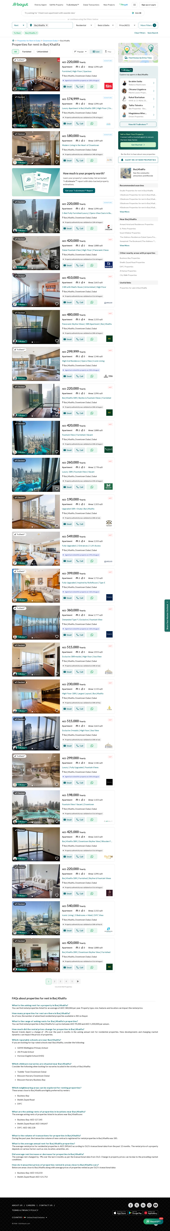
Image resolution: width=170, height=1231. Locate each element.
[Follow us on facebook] (130, 1205)
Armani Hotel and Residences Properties (137, 224)
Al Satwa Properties (128, 271)
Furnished (26, 51)
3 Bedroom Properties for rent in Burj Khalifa (138, 203)
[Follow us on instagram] (149, 1205)
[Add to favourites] (57, 88)
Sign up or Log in (149, 5)
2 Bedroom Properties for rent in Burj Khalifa (138, 199)
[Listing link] (63, 74)
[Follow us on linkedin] (143, 1205)
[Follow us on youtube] (155, 1205)
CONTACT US (45, 1205)
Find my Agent (41, 5)
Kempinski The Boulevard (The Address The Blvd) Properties (138, 241)
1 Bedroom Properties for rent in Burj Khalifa (138, 195)
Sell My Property (56, 5)
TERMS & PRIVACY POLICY (25, 1210)
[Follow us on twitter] (136, 1205)
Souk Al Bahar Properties (130, 233)
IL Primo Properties (128, 229)
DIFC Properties (126, 267)
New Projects (109, 5)
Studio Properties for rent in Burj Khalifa (136, 191)
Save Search (153, 33)
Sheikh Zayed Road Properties (132, 262)
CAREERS (30, 1205)
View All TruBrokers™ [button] (138, 124)
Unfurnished (42, 51)
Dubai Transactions (91, 5)
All (15, 51)
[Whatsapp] (91, 86)
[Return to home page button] (20, 5)
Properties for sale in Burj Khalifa (133, 288)
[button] (19, 25)
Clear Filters (139, 33)
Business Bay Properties (130, 258)
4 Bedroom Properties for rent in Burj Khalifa (138, 207)
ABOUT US (17, 1205)
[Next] (78, 981)
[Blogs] (123, 4)
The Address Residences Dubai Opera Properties (138, 237)
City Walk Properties (128, 275)
